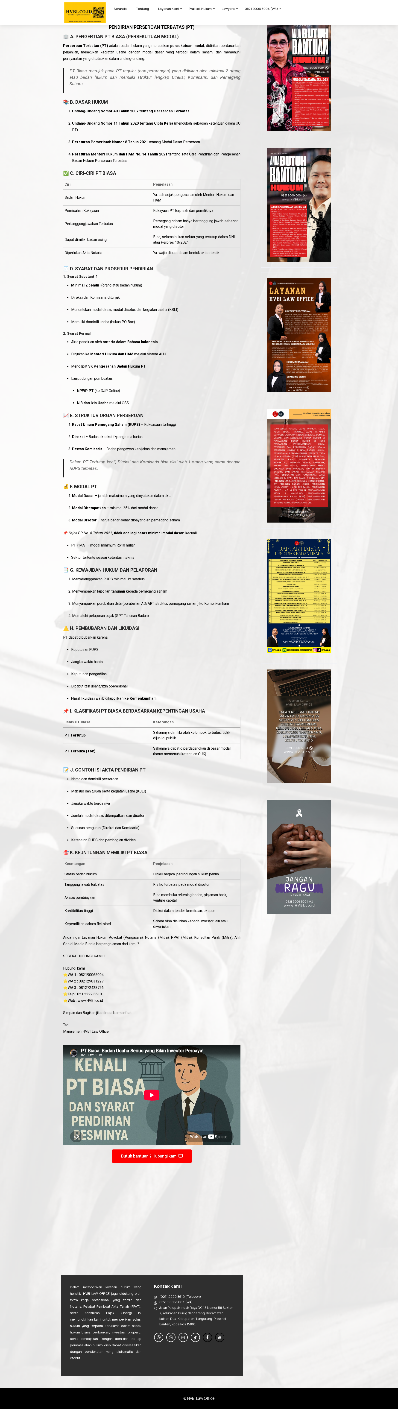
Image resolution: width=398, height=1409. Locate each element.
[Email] (171, 1337)
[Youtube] (219, 1337)
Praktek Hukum (200, 8)
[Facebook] (207, 1337)
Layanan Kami (168, 8)
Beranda (120, 8)
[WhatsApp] (158, 1337)
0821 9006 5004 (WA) (261, 8)
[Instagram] (183, 1337)
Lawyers (228, 8)
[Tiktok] (195, 1337)
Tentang (142, 8)
